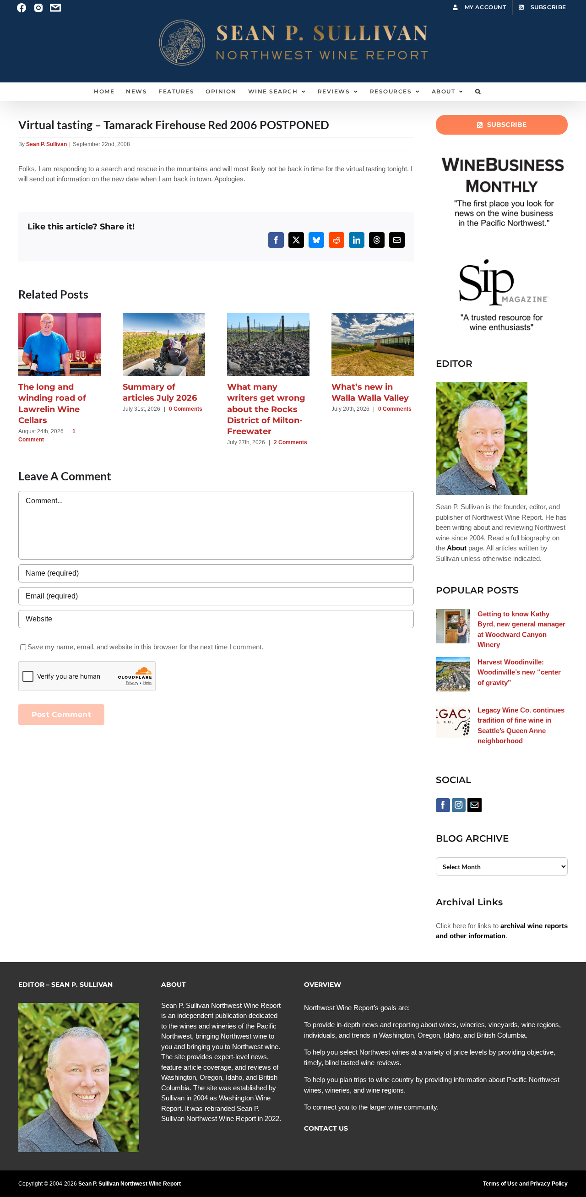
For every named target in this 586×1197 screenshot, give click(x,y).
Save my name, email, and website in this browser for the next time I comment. (145, 647)
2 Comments (290, 442)
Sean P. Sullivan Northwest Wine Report (129, 1184)
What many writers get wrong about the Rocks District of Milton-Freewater (266, 409)
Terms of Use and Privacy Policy (525, 1184)
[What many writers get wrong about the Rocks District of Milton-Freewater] (268, 317)
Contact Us (326, 1128)
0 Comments (185, 409)
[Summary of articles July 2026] (164, 317)
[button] (478, 91)
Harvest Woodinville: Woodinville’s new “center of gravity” (519, 672)
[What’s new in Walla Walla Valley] (372, 317)
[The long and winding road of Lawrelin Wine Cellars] (59, 317)
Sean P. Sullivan (46, 144)
